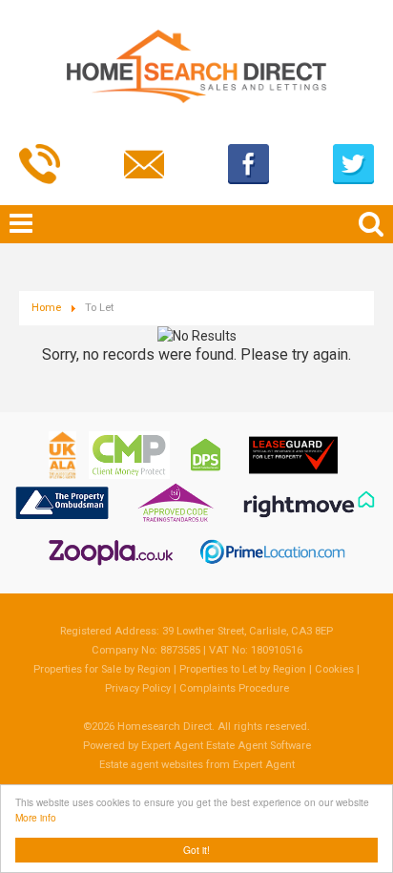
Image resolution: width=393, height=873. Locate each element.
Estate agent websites (151, 765)
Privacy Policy (138, 688)
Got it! (196, 849)
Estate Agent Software (258, 745)
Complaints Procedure (234, 688)
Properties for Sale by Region (102, 669)
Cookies (334, 669)
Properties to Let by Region (242, 669)
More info (35, 817)
